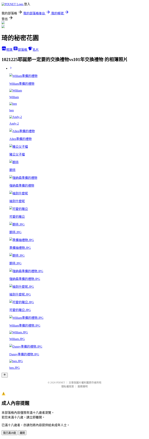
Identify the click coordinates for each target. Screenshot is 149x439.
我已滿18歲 (9, 432)
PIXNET (60, 382)
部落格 (23, 49)
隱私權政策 (67, 386)
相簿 (9, 49)
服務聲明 (83, 386)
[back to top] (5, 375)
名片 (36, 49)
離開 (22, 432)
